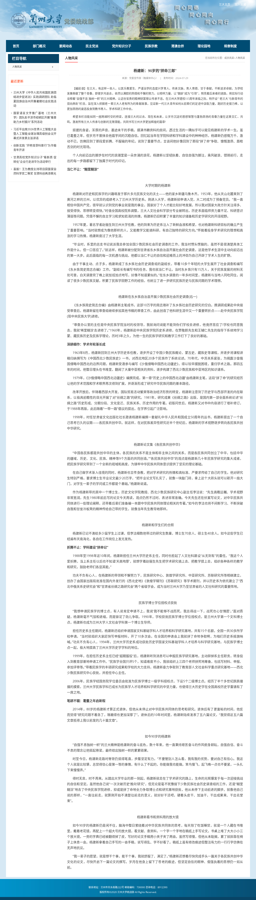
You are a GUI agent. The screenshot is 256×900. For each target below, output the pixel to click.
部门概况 (39, 46)
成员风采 (229, 58)
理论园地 (204, 46)
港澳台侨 (177, 46)
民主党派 (92, 46)
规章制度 (230, 46)
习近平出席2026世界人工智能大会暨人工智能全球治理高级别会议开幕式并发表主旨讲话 (34, 133)
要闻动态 (65, 46)
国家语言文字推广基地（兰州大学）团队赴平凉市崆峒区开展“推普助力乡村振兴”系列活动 (34, 117)
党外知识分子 (121, 46)
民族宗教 (151, 46)
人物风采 (17, 66)
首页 (16, 46)
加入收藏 (240, 4)
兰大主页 (224, 4)
